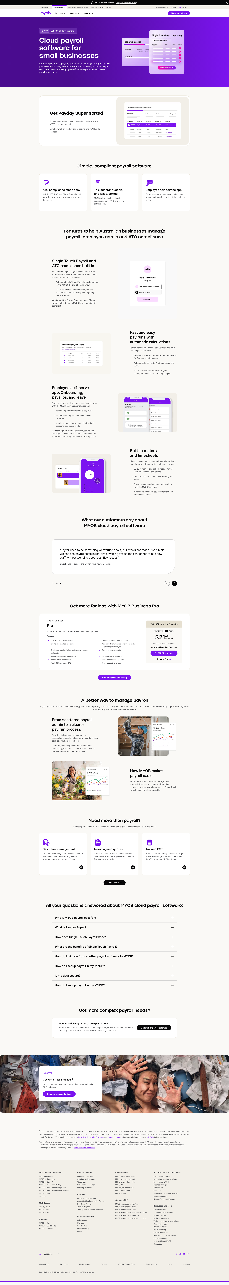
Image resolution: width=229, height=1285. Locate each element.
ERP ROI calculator (122, 1190)
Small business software (50, 1172)
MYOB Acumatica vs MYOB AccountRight (131, 1218)
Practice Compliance (162, 1176)
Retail (79, 1232)
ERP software (121, 1172)
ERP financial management (125, 1176)
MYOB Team (44, 1212)
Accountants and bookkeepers (168, 1172)
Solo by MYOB (44, 1207)
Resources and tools (163, 1206)
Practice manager (160, 1185)
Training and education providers (90, 1210)
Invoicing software (84, 1188)
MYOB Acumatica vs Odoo (125, 1210)
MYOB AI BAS (44, 1193)
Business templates (161, 1218)
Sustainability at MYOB (162, 1241)
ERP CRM (119, 1185)
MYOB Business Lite (47, 1179)
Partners (81, 1194)
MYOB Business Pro (46, 1182)
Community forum (160, 1224)
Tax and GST (154, 849)
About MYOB (44, 1264)
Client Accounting (160, 1196)
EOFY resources (160, 1210)
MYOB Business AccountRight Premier (54, 1190)
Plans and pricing (46, 1176)
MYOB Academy (160, 1230)
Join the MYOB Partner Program (166, 1193)
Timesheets (81, 1182)
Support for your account (163, 1212)
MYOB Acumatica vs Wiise (125, 1207)
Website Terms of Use (126, 1264)
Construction (82, 1226)
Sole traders (82, 1220)
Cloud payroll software (86, 1179)
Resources (64, 1264)
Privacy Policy (151, 1264)
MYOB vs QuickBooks (47, 1226)
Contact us (158, 1244)
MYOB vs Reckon (46, 1229)
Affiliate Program (83, 1207)
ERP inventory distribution (125, 1182)
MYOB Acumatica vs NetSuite (126, 1204)
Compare (43, 1219)
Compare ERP (121, 1200)
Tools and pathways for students (166, 1221)
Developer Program (84, 1204)
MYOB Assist (44, 1210)
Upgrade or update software (165, 1235)
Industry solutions (85, 1216)
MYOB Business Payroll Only (50, 1185)
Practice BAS (159, 1190)
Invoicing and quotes (108, 849)
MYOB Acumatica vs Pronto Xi (127, 1215)
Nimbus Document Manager (164, 1199)
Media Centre (84, 1264)
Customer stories (160, 1227)
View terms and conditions (84, 1148)
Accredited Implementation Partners (91, 1201)
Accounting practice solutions (165, 1179)
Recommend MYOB (161, 1182)
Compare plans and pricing (126, 3)
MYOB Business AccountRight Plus (52, 1188)
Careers (104, 1264)
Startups (80, 1223)
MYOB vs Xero (44, 1223)
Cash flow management (59, 849)
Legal (170, 1264)
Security (186, 1264)
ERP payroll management (125, 1179)
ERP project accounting (124, 1188)
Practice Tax (158, 1188)
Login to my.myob (161, 1232)
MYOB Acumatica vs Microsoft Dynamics (131, 1212)
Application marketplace (86, 1198)
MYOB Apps (44, 1203)
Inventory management (86, 1185)
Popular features (84, 1172)
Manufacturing (83, 1229)
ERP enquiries (120, 1193)
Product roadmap (160, 1238)
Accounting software (85, 1176)
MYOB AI (42, 1196)
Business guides (160, 1215)
